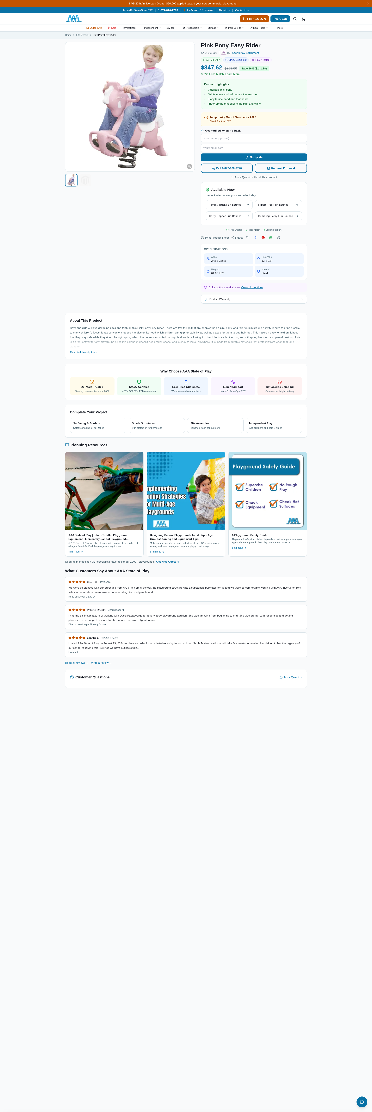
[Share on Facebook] (255, 238)
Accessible (193, 27)
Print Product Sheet (217, 237)
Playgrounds (129, 27)
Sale (113, 27)
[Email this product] (271, 238)
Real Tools (259, 27)
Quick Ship (96, 27)
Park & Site (234, 27)
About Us (224, 10)
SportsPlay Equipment (245, 52)
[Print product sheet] (279, 238)
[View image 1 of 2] (71, 180)
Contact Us (242, 10)
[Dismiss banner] (368, 3)
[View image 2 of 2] (85, 180)
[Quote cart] (303, 18)
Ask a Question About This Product (255, 177)
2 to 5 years (82, 35)
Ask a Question (292, 677)
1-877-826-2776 (168, 10)
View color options (252, 287)
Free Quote (280, 18)
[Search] (294, 18)
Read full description (82, 352)
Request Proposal (283, 168)
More (280, 27)
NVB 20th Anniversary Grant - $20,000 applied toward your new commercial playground (183, 3)
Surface (212, 27)
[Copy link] (248, 238)
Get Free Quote (166, 561)
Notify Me (256, 157)
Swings (170, 27)
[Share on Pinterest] (263, 238)
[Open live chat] (361, 1101)
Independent (151, 27)
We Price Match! (222, 73)
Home (68, 35)
